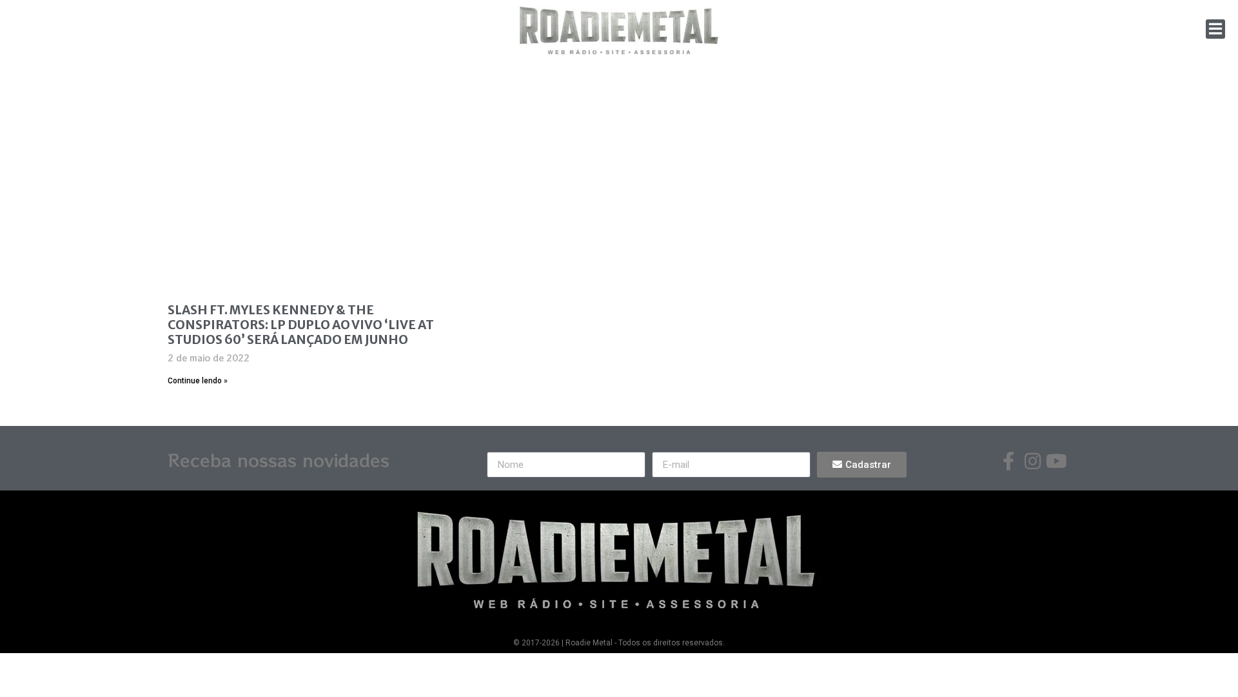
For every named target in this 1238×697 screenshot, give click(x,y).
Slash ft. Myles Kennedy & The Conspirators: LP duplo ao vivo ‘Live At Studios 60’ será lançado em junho (301, 324)
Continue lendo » (198, 380)
